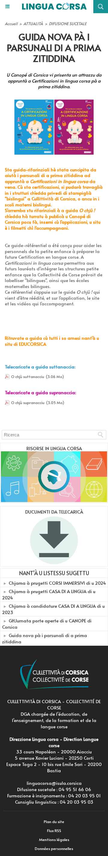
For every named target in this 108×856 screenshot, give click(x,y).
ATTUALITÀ (33, 23)
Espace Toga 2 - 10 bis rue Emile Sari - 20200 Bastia (54, 767)
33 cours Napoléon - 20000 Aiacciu (54, 751)
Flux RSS (54, 830)
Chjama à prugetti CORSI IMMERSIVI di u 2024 (57, 583)
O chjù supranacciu (27, 402)
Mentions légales (54, 839)
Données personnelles (54, 848)
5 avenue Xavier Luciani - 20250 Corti (54, 758)
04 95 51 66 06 (74, 789)
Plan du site (54, 821)
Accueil (11, 23)
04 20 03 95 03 (76, 802)
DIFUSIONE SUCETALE (67, 23)
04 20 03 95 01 (84, 795)
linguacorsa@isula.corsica (54, 783)
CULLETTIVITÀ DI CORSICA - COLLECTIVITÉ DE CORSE (54, 704)
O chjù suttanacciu (27, 376)
